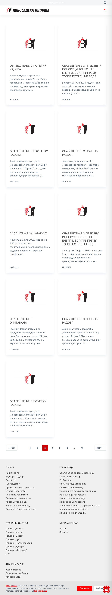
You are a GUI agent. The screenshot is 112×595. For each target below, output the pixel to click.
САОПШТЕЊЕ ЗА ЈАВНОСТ (28, 233)
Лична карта (12, 472)
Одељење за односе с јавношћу (76, 472)
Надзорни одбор (15, 476)
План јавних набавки (17, 573)
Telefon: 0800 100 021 (56, 3)
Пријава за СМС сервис (72, 501)
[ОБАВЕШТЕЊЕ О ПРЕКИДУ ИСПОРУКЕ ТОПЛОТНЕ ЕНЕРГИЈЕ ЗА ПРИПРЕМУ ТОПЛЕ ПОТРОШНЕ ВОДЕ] (82, 209)
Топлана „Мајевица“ (16, 550)
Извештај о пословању (18, 505)
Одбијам (100, 588)
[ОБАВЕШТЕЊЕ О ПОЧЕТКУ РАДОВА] (30, 41)
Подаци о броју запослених (21, 509)
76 (82, 448)
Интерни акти (13, 576)
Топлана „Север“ (14, 535)
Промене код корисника (72, 483)
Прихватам (84, 588)
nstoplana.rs (11, 585)
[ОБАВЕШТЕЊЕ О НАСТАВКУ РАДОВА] (30, 127)
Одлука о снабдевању (71, 487)
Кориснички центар (70, 476)
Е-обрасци (65, 480)
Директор (11, 480)
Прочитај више (40, 591)
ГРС (8, 553)
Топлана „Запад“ (14, 528)
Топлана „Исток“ (14, 532)
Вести (62, 528)
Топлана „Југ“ (13, 539)
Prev (13, 448)
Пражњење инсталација (72, 512)
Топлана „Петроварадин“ (19, 543)
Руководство (13, 483)
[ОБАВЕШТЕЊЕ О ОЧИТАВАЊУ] (30, 295)
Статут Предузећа (16, 491)
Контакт (63, 532)
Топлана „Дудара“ (15, 546)
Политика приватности (18, 498)
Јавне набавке (13, 569)
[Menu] (105, 10)
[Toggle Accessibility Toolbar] (106, 589)
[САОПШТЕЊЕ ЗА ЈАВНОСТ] (30, 209)
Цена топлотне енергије (72, 498)
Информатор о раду (16, 501)
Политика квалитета (17, 494)
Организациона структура (20, 487)
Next (99, 448)
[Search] (105, 2)
